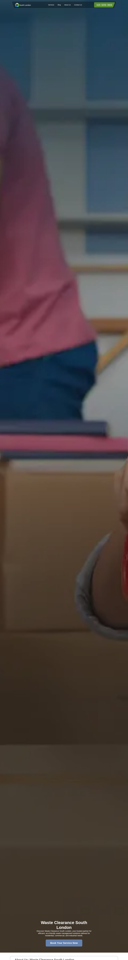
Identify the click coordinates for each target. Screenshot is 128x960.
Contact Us (78, 5)
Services (51, 5)
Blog (59, 5)
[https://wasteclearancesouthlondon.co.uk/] (26, 5)
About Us (67, 5)
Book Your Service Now (64, 943)
